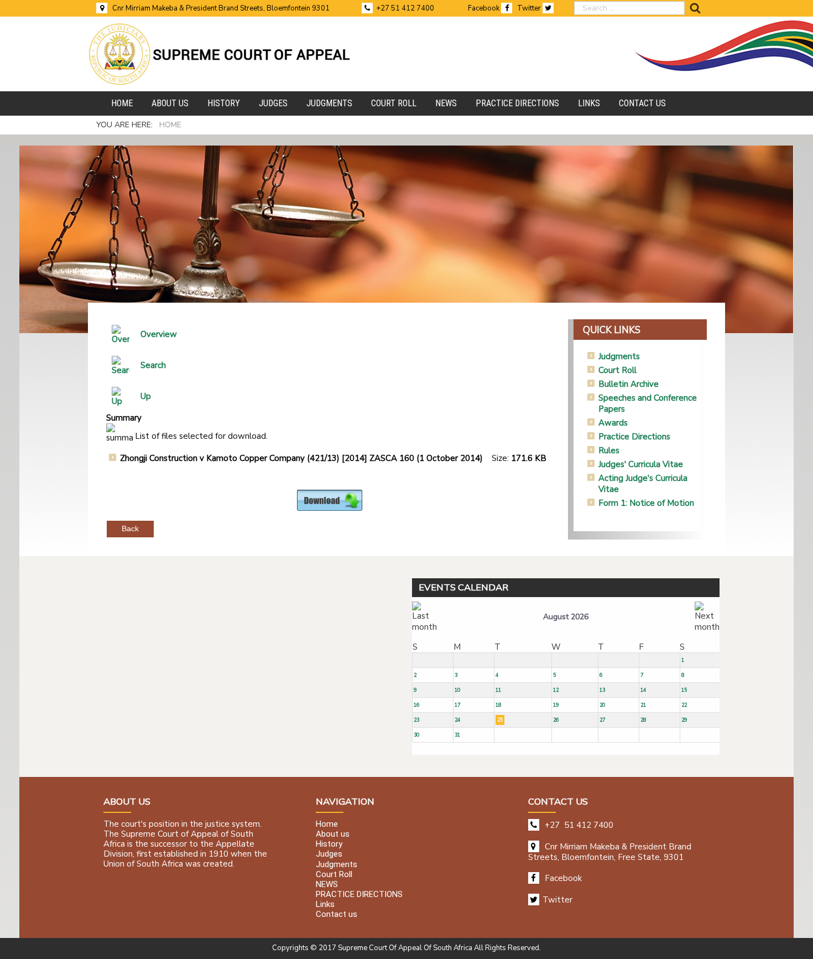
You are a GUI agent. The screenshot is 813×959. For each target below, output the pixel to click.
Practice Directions (634, 436)
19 (556, 705)
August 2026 (565, 616)
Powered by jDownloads (353, 519)
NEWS (327, 884)
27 (602, 720)
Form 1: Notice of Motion (646, 503)
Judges (329, 854)
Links (325, 905)
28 (643, 720)
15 (684, 690)
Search (153, 365)
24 (457, 720)
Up (145, 396)
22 (684, 705)
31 (457, 735)
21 (643, 705)
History (329, 844)
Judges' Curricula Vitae (640, 464)
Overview (158, 334)
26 (556, 720)
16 (416, 705)
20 (602, 705)
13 (602, 690)
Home (327, 824)
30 (416, 735)
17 (457, 705)
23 (416, 720)
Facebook (484, 8)
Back (130, 528)
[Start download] (329, 499)
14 (643, 690)
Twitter (530, 8)
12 (556, 690)
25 (500, 720)
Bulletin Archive (628, 384)
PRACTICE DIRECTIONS (359, 894)
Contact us (336, 915)
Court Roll (617, 370)
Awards (613, 422)
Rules (608, 450)
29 (684, 720)
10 (457, 690)
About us (333, 834)
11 (498, 690)
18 (498, 705)
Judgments (619, 356)
